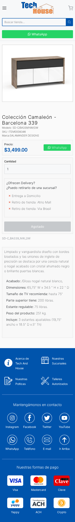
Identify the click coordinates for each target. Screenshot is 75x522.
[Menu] (9, 8)
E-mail (47, 448)
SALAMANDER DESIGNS (24, 135)
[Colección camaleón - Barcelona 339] (37, 73)
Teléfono (29, 448)
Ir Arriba (64, 448)
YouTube (64, 427)
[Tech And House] (37, 8)
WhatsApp (39, 34)
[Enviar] (69, 22)
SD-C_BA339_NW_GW (16, 238)
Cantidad (10, 161)
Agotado (37, 227)
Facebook (29, 427)
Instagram (12, 427)
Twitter (46, 427)
